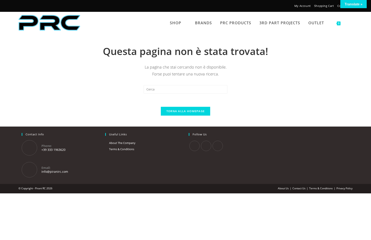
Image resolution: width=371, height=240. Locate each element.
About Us (283, 188)
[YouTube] (33, 6)
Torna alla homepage (185, 111)
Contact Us (299, 188)
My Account (302, 6)
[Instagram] (27, 6)
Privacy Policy (344, 188)
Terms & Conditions (121, 149)
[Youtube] (218, 146)
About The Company (122, 143)
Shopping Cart (324, 6)
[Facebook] (21, 6)
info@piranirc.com (54, 172)
